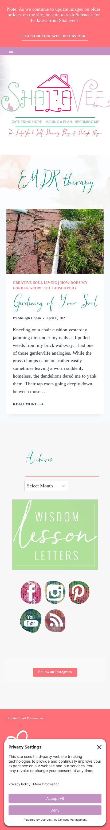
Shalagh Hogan (29, 318)
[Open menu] (11, 51)
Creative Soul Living (35, 283)
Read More (28, 404)
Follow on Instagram (55, 672)
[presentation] (55, 241)
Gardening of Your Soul (55, 302)
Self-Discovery (60, 288)
